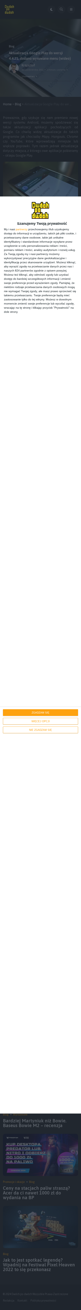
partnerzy (22, 229)
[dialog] (40, 655)
